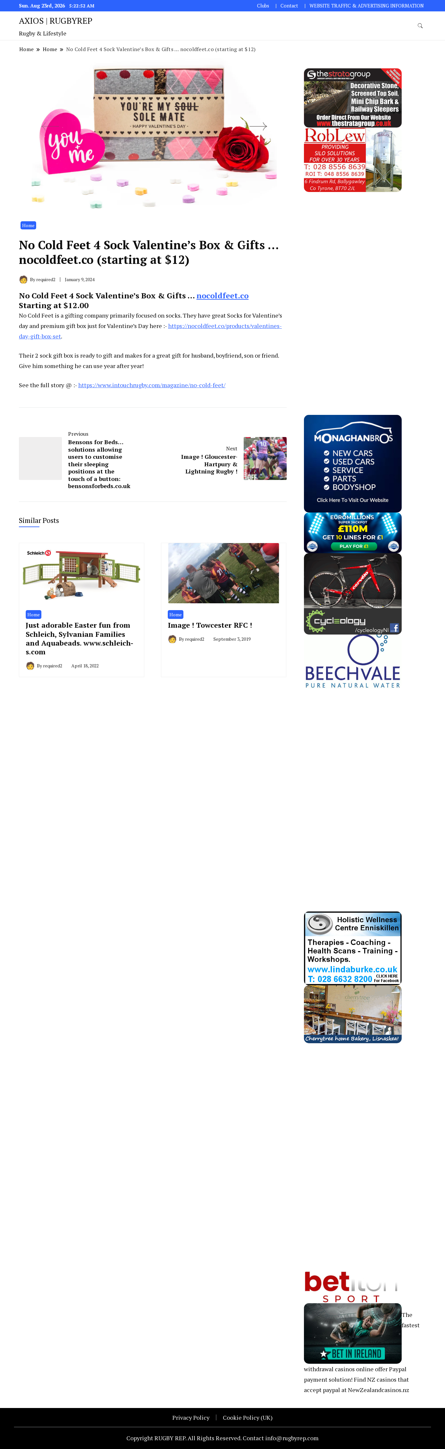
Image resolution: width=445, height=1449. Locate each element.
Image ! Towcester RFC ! (210, 625)
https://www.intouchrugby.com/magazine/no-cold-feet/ (151, 385)
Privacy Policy (190, 1417)
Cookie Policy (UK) (248, 1417)
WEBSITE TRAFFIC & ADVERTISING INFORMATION (366, 6)
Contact (289, 6)
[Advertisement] (353, 289)
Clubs (263, 6)
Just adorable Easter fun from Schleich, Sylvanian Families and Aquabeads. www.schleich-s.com (79, 638)
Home (28, 225)
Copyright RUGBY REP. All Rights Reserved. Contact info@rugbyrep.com (222, 1438)
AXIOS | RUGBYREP (56, 20)
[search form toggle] (420, 26)
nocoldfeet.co (222, 295)
